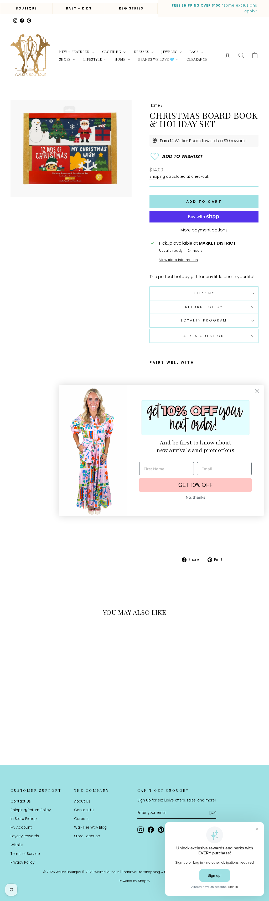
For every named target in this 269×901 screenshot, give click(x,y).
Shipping (157, 176)
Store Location (87, 836)
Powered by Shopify (134, 881)
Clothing (112, 51)
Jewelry (169, 51)
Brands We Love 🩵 (156, 59)
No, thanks (195, 497)
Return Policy (204, 307)
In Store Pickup (24, 818)
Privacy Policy (22, 862)
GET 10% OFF (195, 485)
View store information (178, 260)
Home (120, 59)
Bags (194, 51)
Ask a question (204, 336)
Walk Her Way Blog (90, 827)
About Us (82, 801)
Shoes (65, 59)
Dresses (142, 51)
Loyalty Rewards (25, 836)
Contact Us (21, 801)
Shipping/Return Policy (31, 810)
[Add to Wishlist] (203, 156)
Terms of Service (25, 853)
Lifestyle (93, 59)
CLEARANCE (197, 59)
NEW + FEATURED (74, 51)
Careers (81, 818)
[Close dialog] (257, 391)
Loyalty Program (204, 320)
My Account (21, 827)
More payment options (203, 230)
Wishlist (17, 845)
